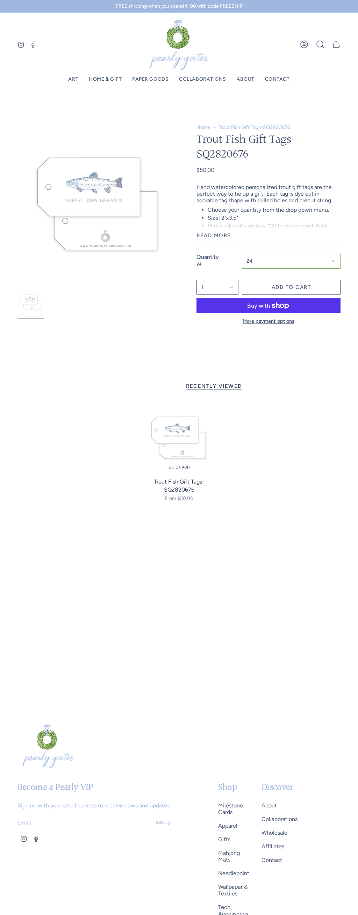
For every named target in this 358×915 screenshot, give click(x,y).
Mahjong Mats (229, 856)
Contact (272, 860)
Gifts (224, 839)
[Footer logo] (48, 745)
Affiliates (273, 846)
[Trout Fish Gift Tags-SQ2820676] (179, 438)
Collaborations (280, 819)
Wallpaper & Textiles (233, 890)
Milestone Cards (230, 808)
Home (203, 127)
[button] (73, 79)
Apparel (227, 825)
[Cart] (336, 44)
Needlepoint (233, 873)
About (269, 805)
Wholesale (274, 832)
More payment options (268, 321)
